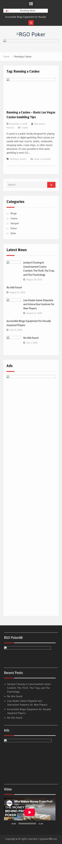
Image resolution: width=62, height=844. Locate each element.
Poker (13, 228)
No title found (14, 287)
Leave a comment (42, 158)
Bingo (13, 213)
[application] (29, 812)
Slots (13, 233)
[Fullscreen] (51, 823)
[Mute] (46, 823)
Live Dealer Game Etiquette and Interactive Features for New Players (38, 304)
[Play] (8, 823)
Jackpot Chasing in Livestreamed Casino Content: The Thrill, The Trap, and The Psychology (29, 688)
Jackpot (14, 223)
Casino (25, 127)
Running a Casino (18, 158)
